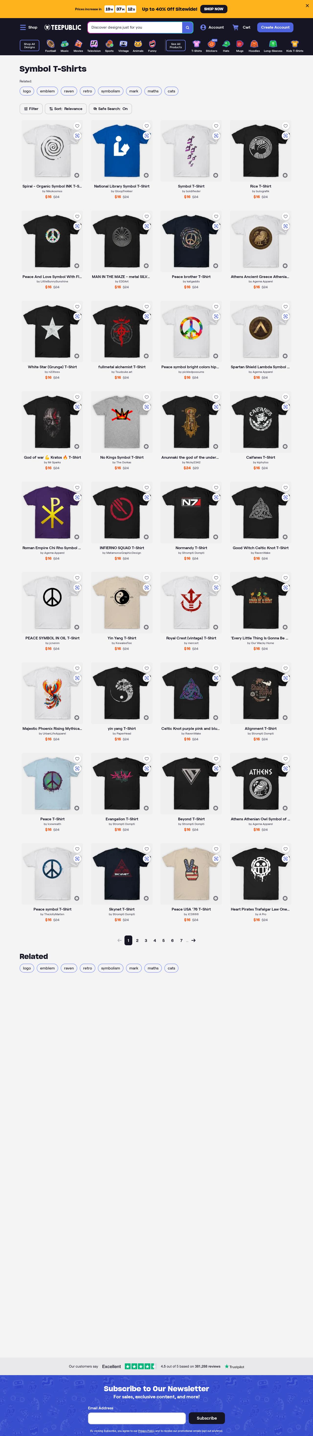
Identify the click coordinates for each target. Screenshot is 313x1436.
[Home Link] (62, 27)
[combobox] (135, 27)
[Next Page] (193, 940)
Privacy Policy (146, 1430)
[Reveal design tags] (76, 175)
